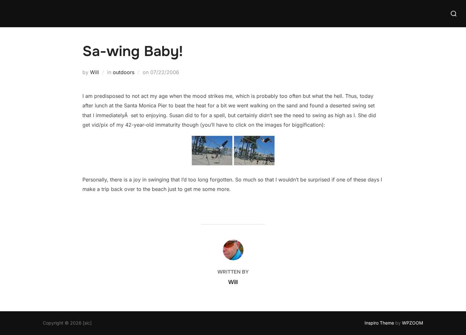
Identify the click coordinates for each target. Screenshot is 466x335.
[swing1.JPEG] (212, 163)
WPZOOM (412, 323)
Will (94, 72)
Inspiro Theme (379, 323)
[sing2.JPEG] (254, 163)
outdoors (123, 72)
